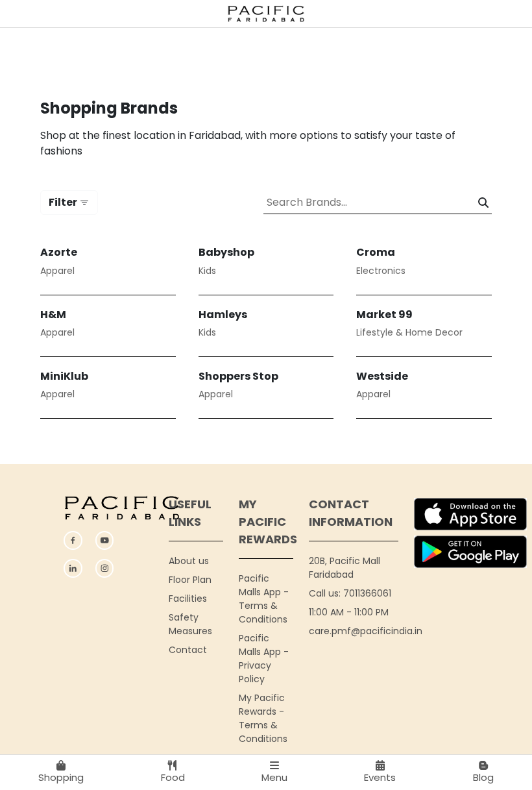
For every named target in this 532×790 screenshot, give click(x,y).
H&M (53, 314)
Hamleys (223, 314)
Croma (375, 252)
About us (189, 560)
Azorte (58, 252)
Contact (188, 649)
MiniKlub (64, 376)
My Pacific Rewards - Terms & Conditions (263, 718)
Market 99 (384, 314)
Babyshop (226, 252)
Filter (64, 202)
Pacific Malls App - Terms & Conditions (264, 599)
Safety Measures (190, 624)
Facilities (188, 598)
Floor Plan (190, 579)
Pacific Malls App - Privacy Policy (264, 658)
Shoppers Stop (238, 376)
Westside (382, 376)
